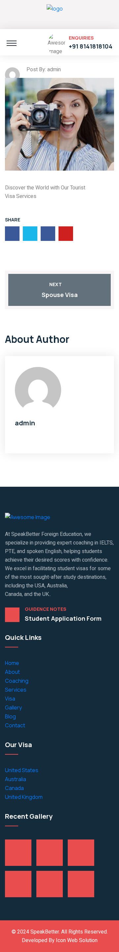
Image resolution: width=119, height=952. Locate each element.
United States (21, 770)
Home (12, 663)
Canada (14, 788)
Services (15, 689)
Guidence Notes (45, 609)
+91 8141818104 (90, 46)
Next (55, 284)
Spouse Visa (60, 295)
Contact (15, 725)
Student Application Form (63, 618)
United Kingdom (24, 797)
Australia (15, 779)
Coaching (16, 680)
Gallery (13, 707)
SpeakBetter (44, 932)
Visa (10, 698)
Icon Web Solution (77, 940)
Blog (10, 716)
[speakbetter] (55, 13)
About (12, 671)
